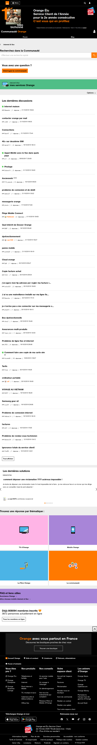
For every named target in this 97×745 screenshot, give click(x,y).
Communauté (13, 31)
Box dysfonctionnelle (12, 317)
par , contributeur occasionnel (20, 499)
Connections (8, 130)
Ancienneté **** (9, 178)
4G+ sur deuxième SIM (13, 141)
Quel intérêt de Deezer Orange (16, 225)
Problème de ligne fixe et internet (18, 341)
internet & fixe (8, 44)
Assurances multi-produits (14, 329)
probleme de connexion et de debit (18, 190)
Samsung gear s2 (10, 401)
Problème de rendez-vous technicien (19, 436)
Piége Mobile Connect (12, 213)
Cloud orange (8, 259)
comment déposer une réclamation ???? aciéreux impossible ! (32, 479)
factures (6, 424)
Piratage (8, 166)
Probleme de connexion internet (17, 412)
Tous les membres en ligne (14, 619)
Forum (25, 37)
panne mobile (8, 248)
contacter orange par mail (14, 118)
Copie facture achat (11, 271)
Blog (72, 37)
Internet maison (11, 106)
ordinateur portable (11, 378)
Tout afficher (8, 459)
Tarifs (4, 366)
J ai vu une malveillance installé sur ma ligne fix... (25, 294)
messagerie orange (11, 201)
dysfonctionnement (11, 236)
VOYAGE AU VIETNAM (12, 389)
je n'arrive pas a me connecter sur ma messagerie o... (28, 306)
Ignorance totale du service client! (18, 447)
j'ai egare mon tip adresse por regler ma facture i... (26, 283)
